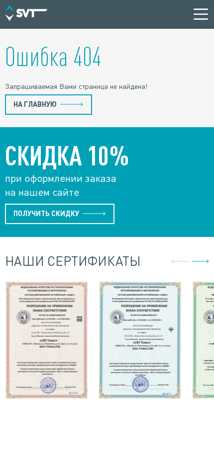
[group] (47, 342)
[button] (200, 261)
